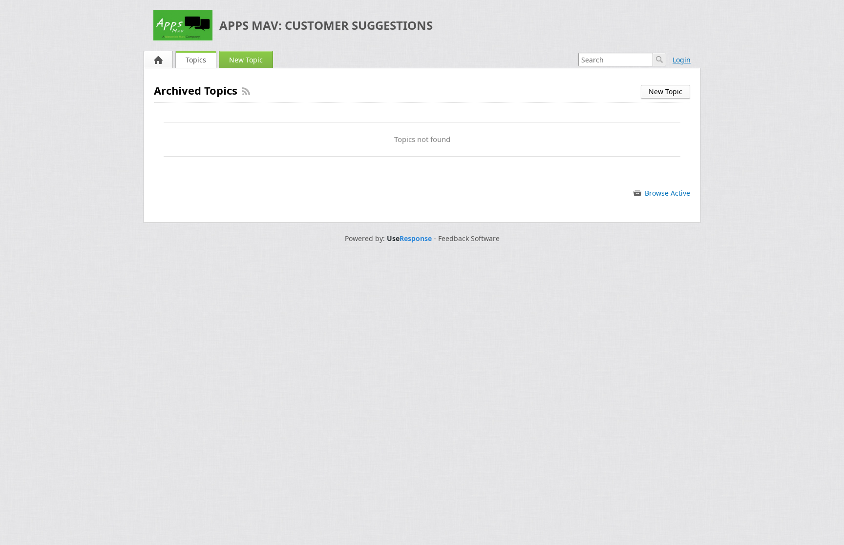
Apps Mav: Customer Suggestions (326, 25)
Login (682, 59)
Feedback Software (469, 238)
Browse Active (666, 193)
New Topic (246, 59)
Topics (196, 59)
